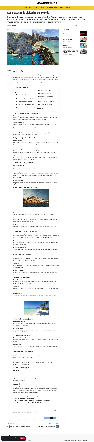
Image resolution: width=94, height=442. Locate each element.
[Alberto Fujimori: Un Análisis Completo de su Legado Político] (83, 39)
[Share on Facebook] (80, 25)
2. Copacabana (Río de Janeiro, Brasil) (25, 98)
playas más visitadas (17, 412)
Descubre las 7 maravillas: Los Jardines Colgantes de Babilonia (29, 402)
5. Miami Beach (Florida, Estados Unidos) (26, 107)
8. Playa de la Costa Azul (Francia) (47, 96)
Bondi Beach (19, 410)
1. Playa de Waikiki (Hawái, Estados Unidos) (24, 95)
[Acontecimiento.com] (47, 3)
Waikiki (35, 412)
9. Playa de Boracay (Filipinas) (46, 98)
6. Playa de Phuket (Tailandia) (46, 90)
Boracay (24, 410)
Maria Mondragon (12, 25)
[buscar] (79, 3)
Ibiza (46, 410)
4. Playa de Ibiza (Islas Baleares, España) (26, 104)
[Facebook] (86, 436)
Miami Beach (50, 410)
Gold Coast (42, 410)
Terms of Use (9, 439)
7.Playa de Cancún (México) (45, 93)
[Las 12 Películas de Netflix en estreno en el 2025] (83, 33)
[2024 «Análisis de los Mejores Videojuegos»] (83, 45)
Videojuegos (65, 47)
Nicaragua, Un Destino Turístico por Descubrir (25, 398)
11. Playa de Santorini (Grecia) (46, 104)
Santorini (24, 412)
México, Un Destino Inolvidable (22, 405)
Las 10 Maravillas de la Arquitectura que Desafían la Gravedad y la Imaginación (32, 400)
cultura (27, 388)
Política (64, 41)
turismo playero (30, 412)
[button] (84, 25)
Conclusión (40, 108)
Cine (63, 35)
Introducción (18, 92)
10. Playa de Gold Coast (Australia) (47, 101)
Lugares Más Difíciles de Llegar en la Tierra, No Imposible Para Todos (30, 396)
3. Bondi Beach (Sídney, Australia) (25, 101)
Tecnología (65, 54)
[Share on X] (82, 25)
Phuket (55, 410)
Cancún (28, 410)
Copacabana (32, 410)
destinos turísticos (30, 74)
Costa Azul (38, 410)
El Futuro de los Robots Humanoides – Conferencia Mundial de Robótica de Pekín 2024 (70, 51)
